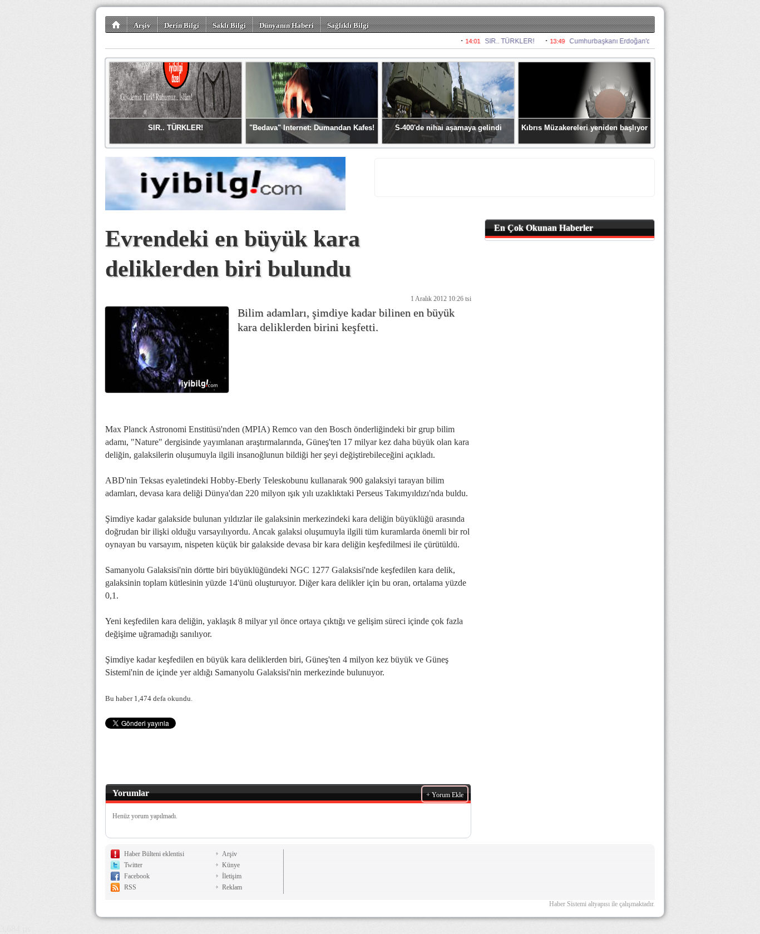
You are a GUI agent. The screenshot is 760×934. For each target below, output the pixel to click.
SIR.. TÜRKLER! (175, 127)
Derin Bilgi (181, 25)
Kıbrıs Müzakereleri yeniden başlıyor (584, 127)
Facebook (137, 876)
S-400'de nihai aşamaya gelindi (448, 127)
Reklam (232, 887)
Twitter (133, 865)
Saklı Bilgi (229, 25)
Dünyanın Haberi (286, 25)
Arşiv (142, 25)
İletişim (231, 876)
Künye (231, 865)
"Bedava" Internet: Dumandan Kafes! (311, 127)
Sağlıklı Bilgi (348, 25)
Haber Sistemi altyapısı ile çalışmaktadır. (602, 904)
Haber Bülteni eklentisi (154, 854)
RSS (130, 887)
